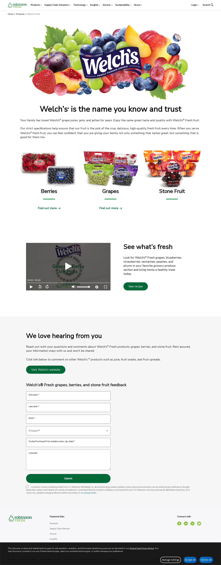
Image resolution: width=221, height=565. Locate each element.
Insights (53, 539)
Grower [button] (107, 4)
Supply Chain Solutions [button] (56, 4)
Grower (53, 533)
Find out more (47, 208)
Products (20, 14)
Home (10, 14)
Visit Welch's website (45, 370)
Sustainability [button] (122, 4)
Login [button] (194, 4)
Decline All (206, 559)
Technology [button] (79, 4)
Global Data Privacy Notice (142, 548)
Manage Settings (170, 559)
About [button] (137, 4)
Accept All (190, 559)
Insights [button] (94, 4)
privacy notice (90, 492)
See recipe (136, 286)
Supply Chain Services (60, 528)
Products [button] (36, 4)
